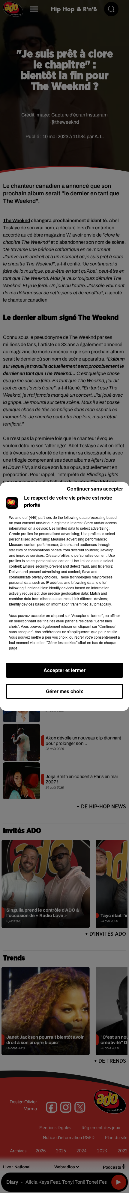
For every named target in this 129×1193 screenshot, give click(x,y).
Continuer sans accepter (95, 488)
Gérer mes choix (64, 691)
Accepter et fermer (65, 670)
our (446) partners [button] (37, 517)
